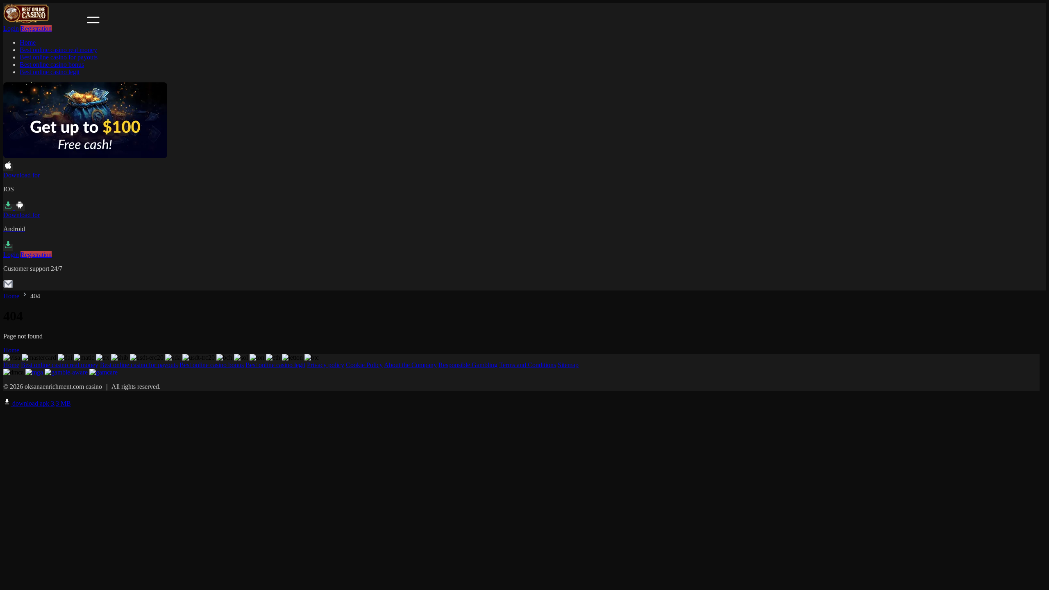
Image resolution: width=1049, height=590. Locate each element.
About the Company (410, 364)
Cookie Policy (364, 364)
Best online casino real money (58, 49)
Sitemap (568, 364)
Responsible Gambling (467, 364)
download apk (41, 403)
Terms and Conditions (527, 364)
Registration (36, 28)
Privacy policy (325, 364)
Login (11, 28)
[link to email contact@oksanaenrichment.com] (8, 286)
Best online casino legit (49, 71)
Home (28, 42)
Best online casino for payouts (59, 57)
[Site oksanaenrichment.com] (44, 21)
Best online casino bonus (52, 64)
